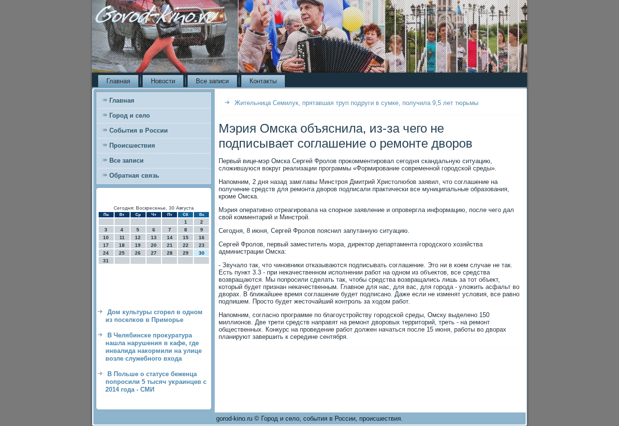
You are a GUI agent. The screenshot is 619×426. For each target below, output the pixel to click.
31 (106, 260)
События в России (138, 130)
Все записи (212, 81)
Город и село (129, 115)
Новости (163, 81)
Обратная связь (134, 175)
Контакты (263, 81)
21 (170, 245)
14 (170, 237)
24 (106, 253)
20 (154, 245)
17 (106, 245)
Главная (118, 81)
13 (154, 237)
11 (122, 237)
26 (138, 253)
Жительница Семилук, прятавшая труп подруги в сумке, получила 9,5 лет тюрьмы (356, 102)
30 (202, 253)
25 (122, 253)
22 (186, 245)
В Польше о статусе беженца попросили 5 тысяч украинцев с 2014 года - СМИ (155, 382)
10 (106, 237)
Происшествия (132, 145)
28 (170, 253)
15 (186, 237)
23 (202, 245)
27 (154, 253)
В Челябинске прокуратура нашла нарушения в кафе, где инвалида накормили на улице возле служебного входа (153, 347)
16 (202, 237)
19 (138, 245)
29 (186, 253)
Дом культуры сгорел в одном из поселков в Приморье (154, 315)
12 (138, 237)
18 (122, 245)
